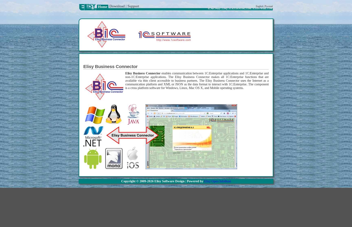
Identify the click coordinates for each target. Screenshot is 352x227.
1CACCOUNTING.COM (240, 9)
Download (117, 6)
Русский (269, 6)
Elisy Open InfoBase (217, 181)
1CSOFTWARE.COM (262, 9)
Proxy (217, 9)
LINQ (224, 9)
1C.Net (211, 9)
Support (133, 6)
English (259, 6)
